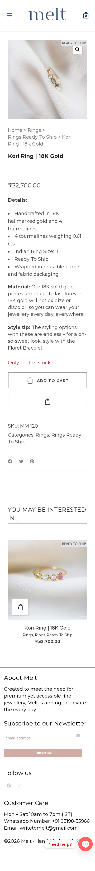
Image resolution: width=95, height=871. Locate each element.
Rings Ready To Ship (32, 137)
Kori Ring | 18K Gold (48, 628)
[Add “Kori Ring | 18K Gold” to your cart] (20, 607)
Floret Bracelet (25, 348)
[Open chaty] (85, 844)
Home (15, 130)
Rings (34, 130)
